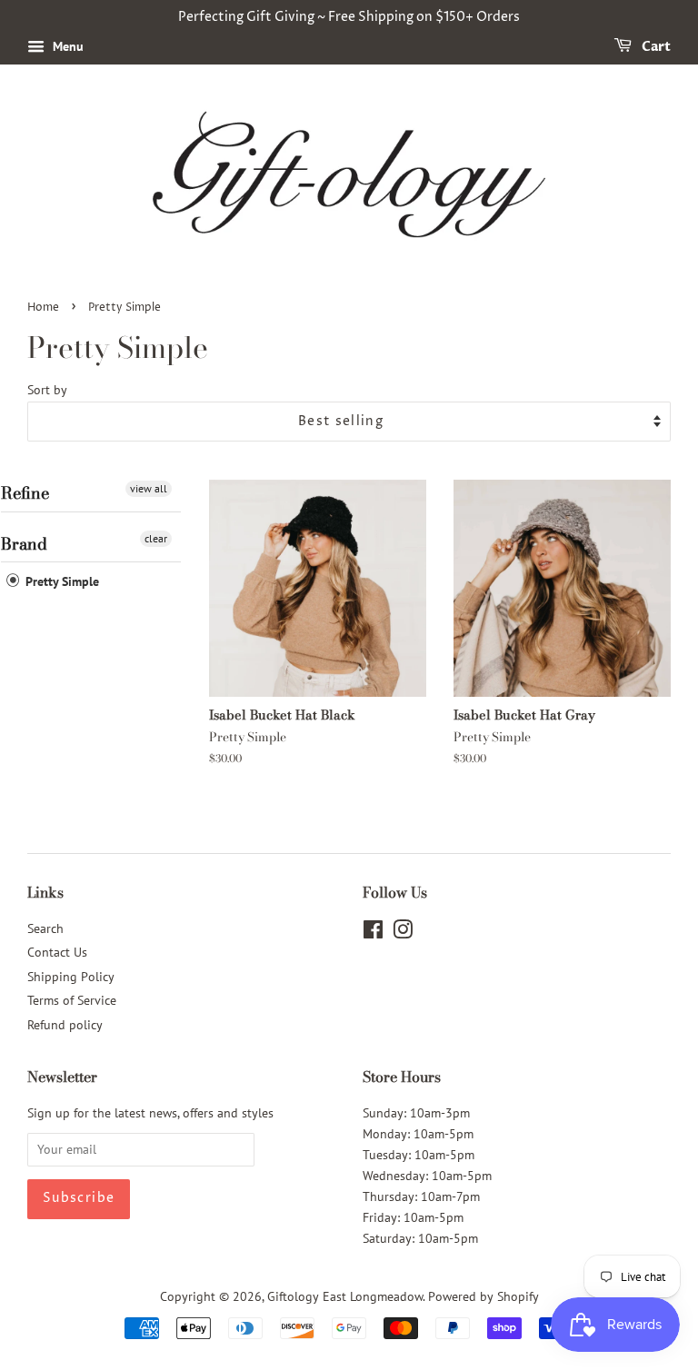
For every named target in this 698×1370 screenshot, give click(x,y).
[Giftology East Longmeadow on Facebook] (373, 933)
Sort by (47, 389)
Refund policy (65, 1025)
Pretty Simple (60, 581)
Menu (66, 46)
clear (156, 538)
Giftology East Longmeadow (345, 1296)
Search (45, 928)
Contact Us (57, 952)
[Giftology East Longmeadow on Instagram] (403, 933)
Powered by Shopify (483, 1296)
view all (148, 488)
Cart (655, 46)
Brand (24, 543)
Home (43, 307)
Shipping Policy (71, 976)
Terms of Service (71, 1000)
